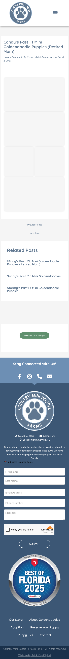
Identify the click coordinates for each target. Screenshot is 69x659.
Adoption (17, 627)
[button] (55, 12)
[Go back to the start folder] (8, 70)
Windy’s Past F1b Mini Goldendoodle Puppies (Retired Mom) (33, 262)
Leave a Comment (13, 57)
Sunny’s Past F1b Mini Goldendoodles (34, 276)
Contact (45, 635)
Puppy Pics (25, 635)
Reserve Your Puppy (44, 627)
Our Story (16, 620)
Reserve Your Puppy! (34, 335)
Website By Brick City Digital (34, 655)
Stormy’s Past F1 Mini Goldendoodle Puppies (33, 289)
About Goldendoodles (44, 620)
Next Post (34, 233)
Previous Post (34, 224)
